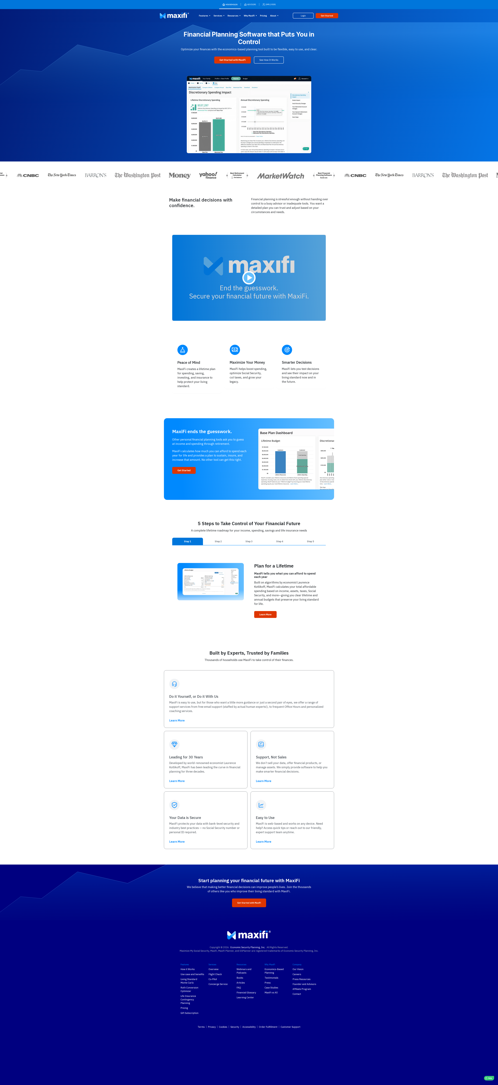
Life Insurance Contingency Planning (188, 1000)
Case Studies (271, 987)
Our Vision (298, 969)
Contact (297, 993)
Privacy (212, 1026)
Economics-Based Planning (274, 971)
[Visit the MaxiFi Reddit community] (252, 1035)
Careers (297, 974)
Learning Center (245, 997)
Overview (214, 969)
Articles (241, 982)
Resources (233, 15)
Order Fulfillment (268, 1026)
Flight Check (215, 974)
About (273, 15)
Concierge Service (218, 984)
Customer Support (290, 1026)
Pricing (263, 15)
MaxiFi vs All (271, 992)
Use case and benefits (192, 974)
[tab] (187, 541)
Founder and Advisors (304, 984)
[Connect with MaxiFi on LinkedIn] (245, 1035)
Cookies (223, 1026)
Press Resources (301, 979)
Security (234, 1026)
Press (268, 982)
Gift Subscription (189, 1013)
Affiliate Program (302, 989)
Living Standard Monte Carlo (189, 981)
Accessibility (249, 1026)
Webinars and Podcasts (244, 971)
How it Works (188, 969)
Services (218, 15)
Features (203, 15)
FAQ (239, 987)
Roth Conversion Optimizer (189, 989)
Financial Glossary (246, 992)
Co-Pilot (213, 979)
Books (240, 977)
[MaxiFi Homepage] (169, 16)
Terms (201, 1026)
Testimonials (271, 977)
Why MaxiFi (249, 15)
